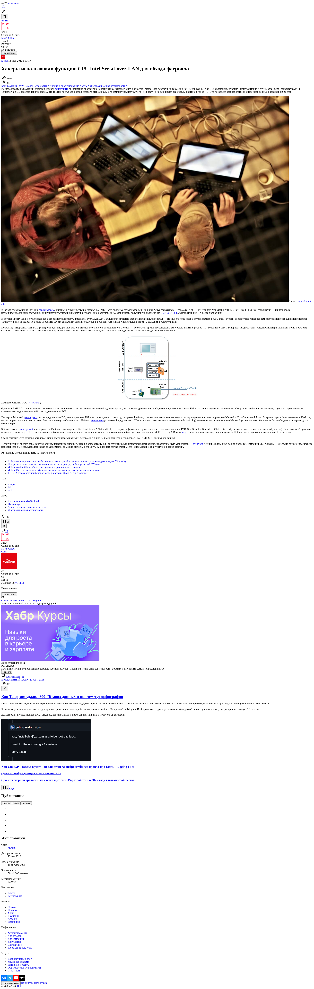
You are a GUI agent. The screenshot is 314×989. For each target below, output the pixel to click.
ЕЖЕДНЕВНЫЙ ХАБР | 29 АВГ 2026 (22, 679)
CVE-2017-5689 (169, 312)
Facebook (12, 600)
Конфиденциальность (20, 947)
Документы (14, 941)
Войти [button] (5, 20)
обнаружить (61, 88)
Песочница (14, 921)
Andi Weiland (304, 301)
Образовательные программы (24, 967)
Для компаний (16, 938)
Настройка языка (11, 983)
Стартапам (14, 970)
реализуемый (26, 429)
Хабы (11, 913)
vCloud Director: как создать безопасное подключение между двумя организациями (54, 470)
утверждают (30, 417)
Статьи (12, 907)
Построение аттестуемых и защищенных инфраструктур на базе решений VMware (54, 464)
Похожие (26, 803)
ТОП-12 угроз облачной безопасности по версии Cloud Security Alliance (48, 473)
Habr (19, 986)
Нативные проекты (18, 964)
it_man (4, 60)
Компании (13, 915)
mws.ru (12, 847)
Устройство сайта (17, 933)
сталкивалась (46, 309)
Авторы (12, 918)
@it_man (19, 582)
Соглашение (15, 944)
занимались (97, 420)
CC (3, 304)
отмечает (198, 443)
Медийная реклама (18, 961)
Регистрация (15, 896)
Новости (12, 910)
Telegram (36, 600)
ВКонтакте (25, 600)
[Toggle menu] (2, 3)
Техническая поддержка (34, 982)
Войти (11, 893)
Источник (34, 402)
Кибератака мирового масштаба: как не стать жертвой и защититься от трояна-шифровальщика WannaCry (67, 461)
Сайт (4, 551)
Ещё (11, 788)
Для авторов (15, 935)
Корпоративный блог (20, 958)
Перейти (7, 672)
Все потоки (13, 3)
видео (185, 432)
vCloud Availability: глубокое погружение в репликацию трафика (44, 467)
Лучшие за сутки (11, 803)
